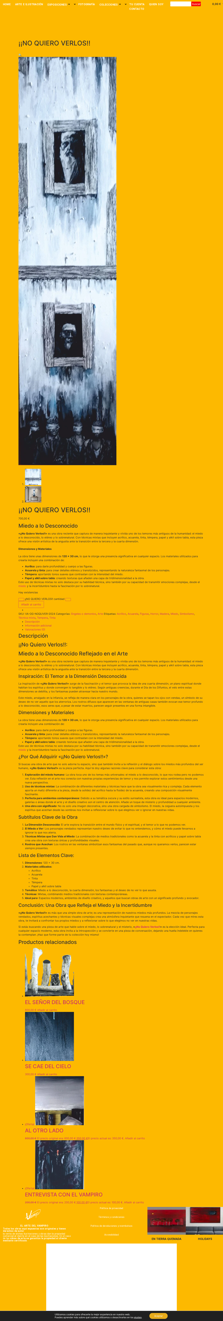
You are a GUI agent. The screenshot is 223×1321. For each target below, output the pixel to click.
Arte (100, 613)
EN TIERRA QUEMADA (166, 1239)
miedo (22, 586)
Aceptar (158, 1315)
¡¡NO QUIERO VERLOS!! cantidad (44, 599)
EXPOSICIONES (57, 4)
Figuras (144, 613)
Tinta (52, 617)
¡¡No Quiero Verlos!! (147, 926)
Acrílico (121, 613)
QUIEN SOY (156, 4)
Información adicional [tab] (38, 625)
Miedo (174, 613)
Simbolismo (187, 613)
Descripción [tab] (32, 621)
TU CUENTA (136, 4)
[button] (20, 55)
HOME (7, 4)
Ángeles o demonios (83, 613)
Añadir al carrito (31, 604)
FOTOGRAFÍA (86, 4)
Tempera (42, 617)
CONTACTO (136, 8)
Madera (164, 613)
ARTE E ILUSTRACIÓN (29, 4)
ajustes (138, 1317)
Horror (154, 613)
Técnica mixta (27, 617)
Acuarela (133, 613)
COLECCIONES (108, 4)
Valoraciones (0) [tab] (35, 629)
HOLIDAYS (205, 1239)
